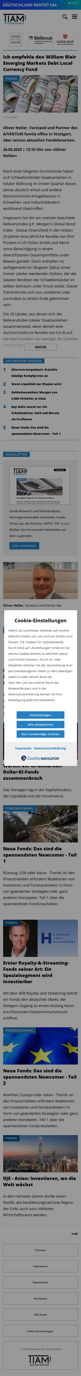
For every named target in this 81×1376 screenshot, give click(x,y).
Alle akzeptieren (40, 724)
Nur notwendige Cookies (40, 734)
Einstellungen (40, 715)
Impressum (23, 748)
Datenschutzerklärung (50, 748)
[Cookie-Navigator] (40, 760)
